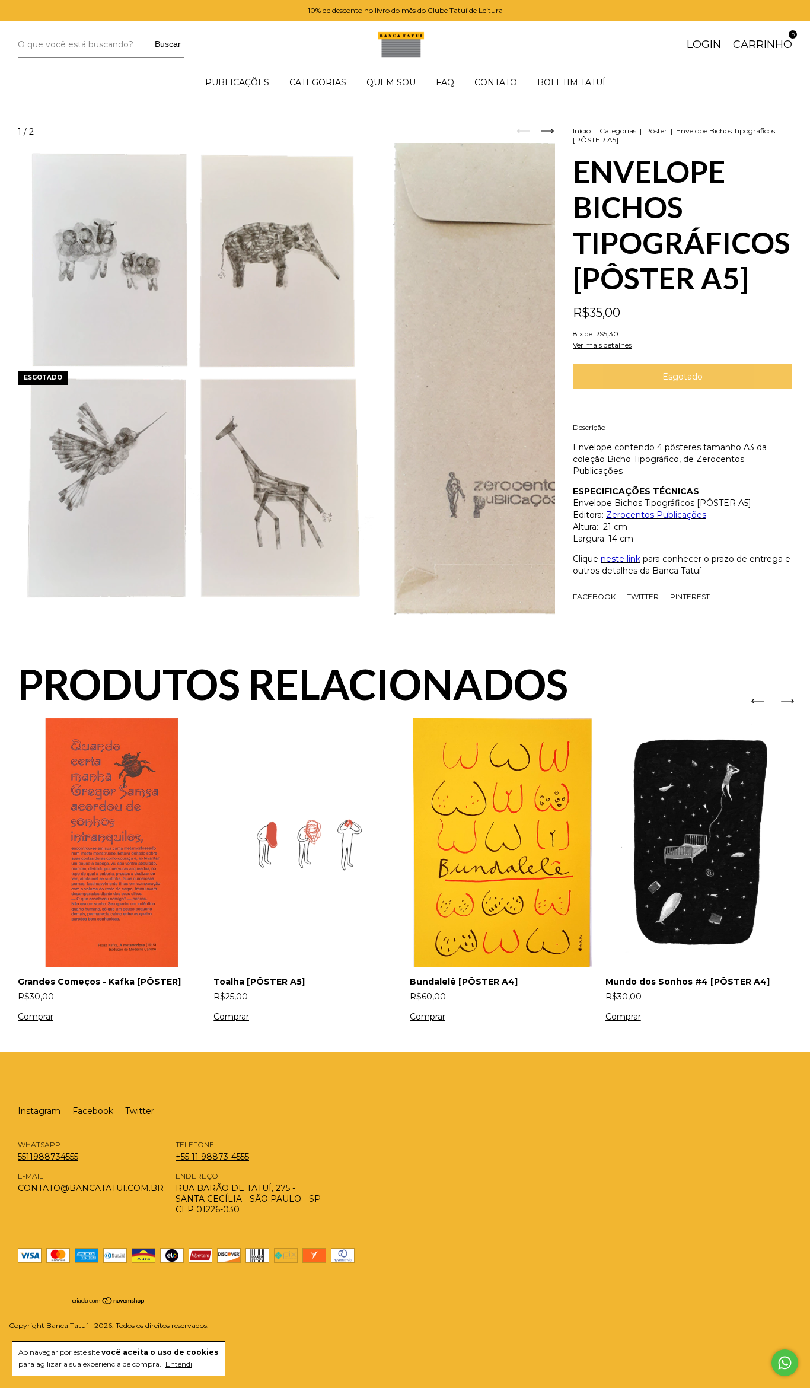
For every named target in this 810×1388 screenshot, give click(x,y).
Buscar (168, 44)
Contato (495, 82)
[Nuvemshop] (109, 1302)
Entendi (178, 1364)
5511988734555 (48, 1156)
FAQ (445, 82)
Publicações (237, 82)
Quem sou (391, 82)
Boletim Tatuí (571, 82)
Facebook (594, 596)
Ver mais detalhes (602, 344)
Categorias (317, 82)
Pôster (656, 130)
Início (582, 130)
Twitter (643, 596)
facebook (94, 1111)
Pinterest (690, 596)
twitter (139, 1111)
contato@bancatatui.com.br (91, 1188)
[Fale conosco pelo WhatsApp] (784, 1362)
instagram (40, 1111)
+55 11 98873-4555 (212, 1156)
